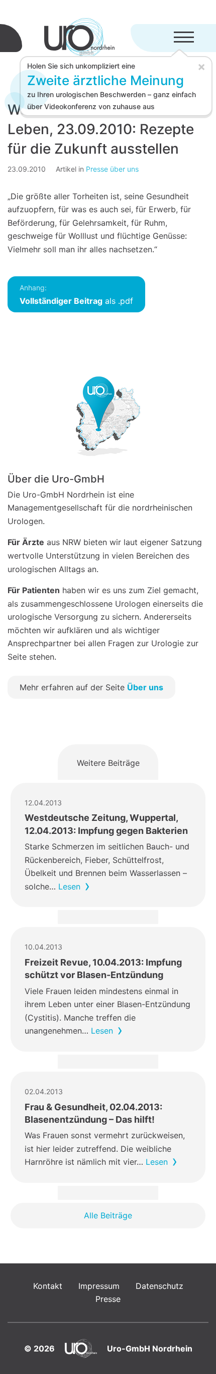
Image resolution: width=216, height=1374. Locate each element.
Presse (108, 1299)
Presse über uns (112, 169)
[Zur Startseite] (79, 38)
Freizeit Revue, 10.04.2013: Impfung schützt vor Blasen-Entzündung (103, 968)
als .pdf (76, 294)
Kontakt (47, 1286)
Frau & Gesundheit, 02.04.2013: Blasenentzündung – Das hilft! (93, 1113)
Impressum (99, 1286)
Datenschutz (159, 1286)
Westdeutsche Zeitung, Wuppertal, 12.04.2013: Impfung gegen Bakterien (106, 823)
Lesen (69, 886)
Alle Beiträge (108, 1215)
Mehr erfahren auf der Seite (91, 687)
